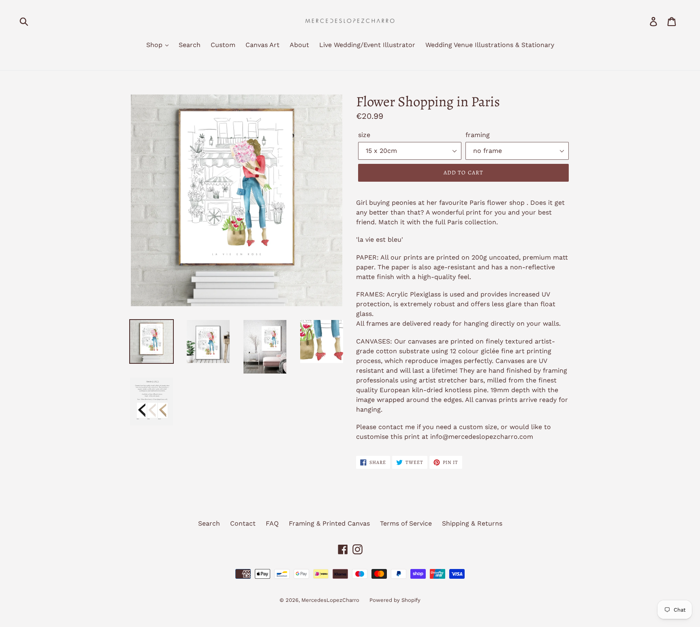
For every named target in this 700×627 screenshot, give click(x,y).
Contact (243, 523)
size (364, 135)
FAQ (272, 523)
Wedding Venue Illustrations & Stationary (489, 45)
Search (190, 45)
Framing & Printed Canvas (329, 523)
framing (477, 135)
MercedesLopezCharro (330, 600)
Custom (223, 45)
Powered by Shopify (394, 600)
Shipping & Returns (472, 523)
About (299, 45)
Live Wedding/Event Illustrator (367, 45)
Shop (155, 45)
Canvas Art (262, 45)
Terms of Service (406, 523)
